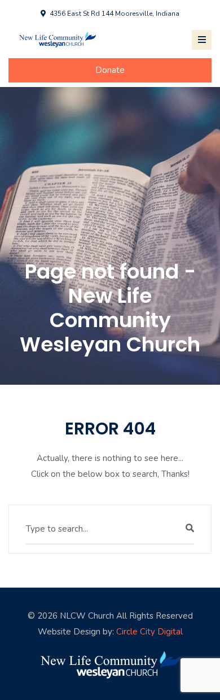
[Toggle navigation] (202, 40)
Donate (110, 70)
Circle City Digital (149, 631)
